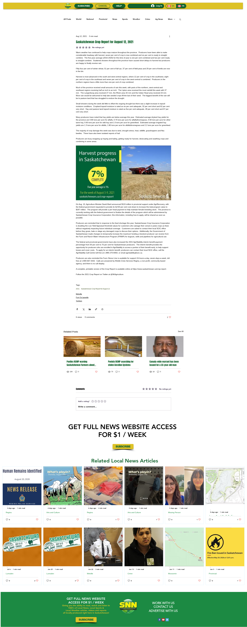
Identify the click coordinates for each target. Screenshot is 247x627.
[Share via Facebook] (77, 309)
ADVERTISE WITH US (163, 611)
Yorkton (79, 301)
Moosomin (172, 574)
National (90, 19)
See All (180, 331)
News (114, 19)
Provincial (103, 19)
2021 (78, 289)
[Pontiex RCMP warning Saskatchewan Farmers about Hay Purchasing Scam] (82, 346)
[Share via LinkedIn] (90, 309)
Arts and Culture (53, 512)
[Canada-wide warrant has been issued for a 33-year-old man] (164, 346)
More (170, 19)
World (78, 19)
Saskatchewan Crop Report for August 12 (95, 289)
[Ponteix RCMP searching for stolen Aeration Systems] (123, 346)
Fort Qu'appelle (82, 297)
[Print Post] (102, 309)
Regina (9, 512)
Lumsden (9, 574)
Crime (147, 19)
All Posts (67, 19)
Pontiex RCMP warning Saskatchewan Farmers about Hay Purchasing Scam (80, 363)
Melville (79, 294)
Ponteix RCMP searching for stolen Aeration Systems (121, 363)
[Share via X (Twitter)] (83, 309)
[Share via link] (96, 309)
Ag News (159, 19)
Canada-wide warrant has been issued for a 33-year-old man (164, 363)
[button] (180, 19)
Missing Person (174, 512)
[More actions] (169, 36)
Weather (136, 19)
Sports (125, 19)
